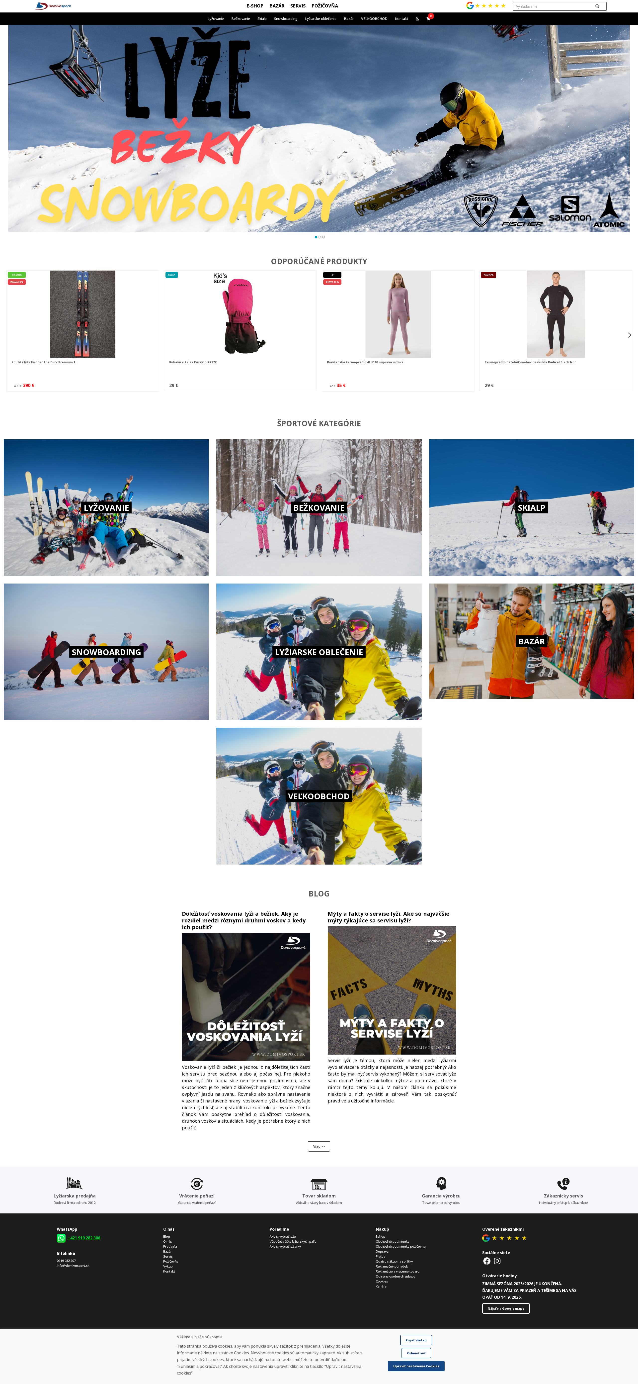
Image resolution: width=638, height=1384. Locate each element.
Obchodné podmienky (392, 1241)
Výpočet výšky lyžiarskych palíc (293, 1241)
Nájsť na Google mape (506, 1308)
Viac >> (319, 1146)
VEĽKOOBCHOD (374, 18)
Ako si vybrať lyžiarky (285, 1246)
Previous (7, 335)
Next (629, 335)
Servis (168, 1256)
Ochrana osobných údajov (395, 1276)
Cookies (382, 1281)
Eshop (380, 1236)
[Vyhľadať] (597, 6)
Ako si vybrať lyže (283, 1236)
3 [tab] (322, 236)
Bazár (167, 1251)
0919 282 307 (66, 1260)
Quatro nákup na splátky (394, 1261)
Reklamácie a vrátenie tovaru (397, 1271)
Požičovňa (170, 1261)
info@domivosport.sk (73, 1265)
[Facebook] (487, 1261)
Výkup (168, 1266)
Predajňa (170, 1246)
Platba (380, 1256)
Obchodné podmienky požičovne (401, 1246)
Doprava (382, 1251)
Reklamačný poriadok (392, 1266)
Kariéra (381, 1286)
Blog (166, 1236)
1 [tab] (315, 236)
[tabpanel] (319, 128)
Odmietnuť (416, 1353)
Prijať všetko (416, 1340)
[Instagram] (497, 1261)
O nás (167, 1241)
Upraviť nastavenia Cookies (416, 1366)
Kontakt (401, 18)
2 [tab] (319, 236)
